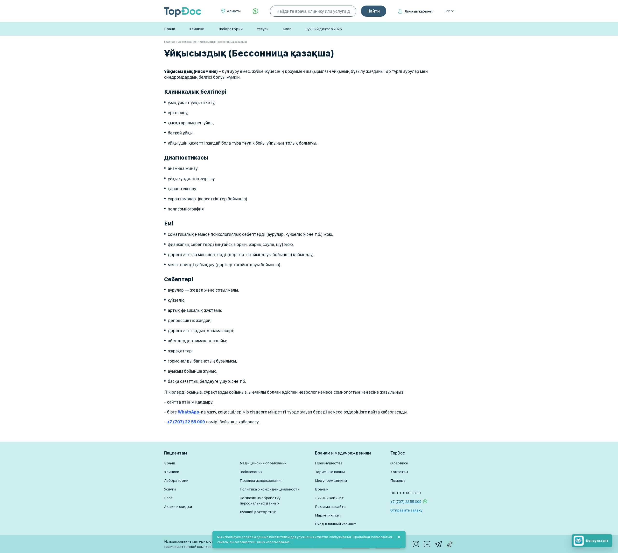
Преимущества (328, 463)
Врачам (321, 489)
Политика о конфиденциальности (270, 489)
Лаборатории (230, 29)
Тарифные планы (330, 471)
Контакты (399, 471)
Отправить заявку (406, 510)
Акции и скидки (178, 506)
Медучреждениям (331, 480)
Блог (287, 29)
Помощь (397, 480)
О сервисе (399, 463)
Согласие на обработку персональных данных (260, 500)
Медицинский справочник (263, 463)
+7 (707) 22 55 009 (405, 501)
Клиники (196, 29)
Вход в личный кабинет (335, 524)
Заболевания (251, 471)
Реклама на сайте (330, 506)
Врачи (169, 29)
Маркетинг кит (328, 515)
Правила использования (261, 480)
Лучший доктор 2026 (323, 29)
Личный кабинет (419, 11)
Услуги (262, 29)
